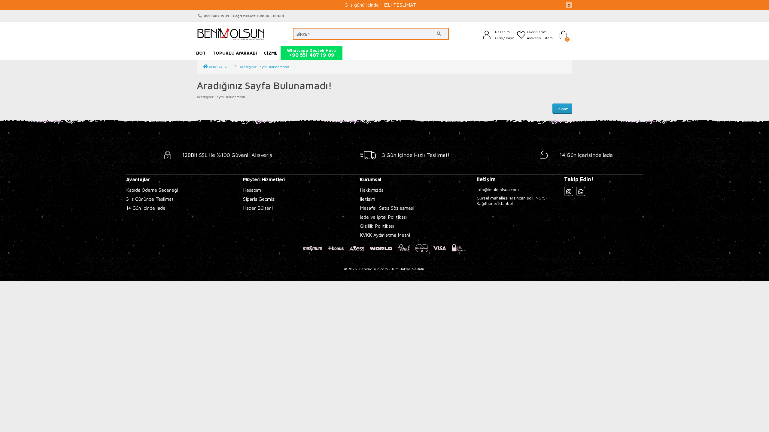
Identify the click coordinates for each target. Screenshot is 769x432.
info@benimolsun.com (498, 189)
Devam (562, 108)
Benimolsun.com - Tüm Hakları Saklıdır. (392, 269)
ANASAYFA (217, 66)
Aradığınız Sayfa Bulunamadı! (264, 66)
